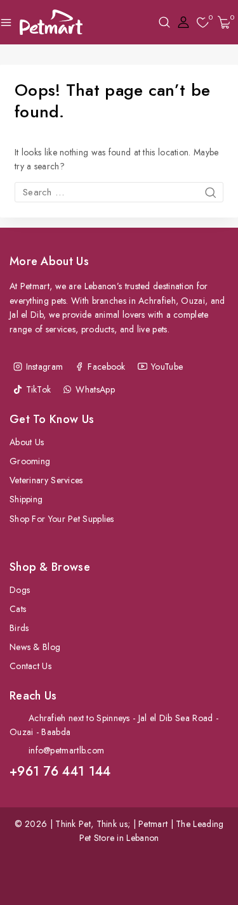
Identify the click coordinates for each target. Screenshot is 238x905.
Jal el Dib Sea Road (175, 718)
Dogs (20, 589)
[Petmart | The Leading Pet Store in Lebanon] (51, 22)
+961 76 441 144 (60, 771)
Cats (18, 608)
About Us (27, 442)
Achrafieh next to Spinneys (79, 718)
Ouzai (22, 732)
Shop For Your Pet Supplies (62, 518)
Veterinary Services (46, 480)
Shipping (26, 499)
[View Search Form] (164, 22)
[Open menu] (6, 22)
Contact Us (30, 666)
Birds (19, 628)
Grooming (30, 461)
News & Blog (35, 647)
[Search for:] (119, 192)
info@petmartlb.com (66, 750)
